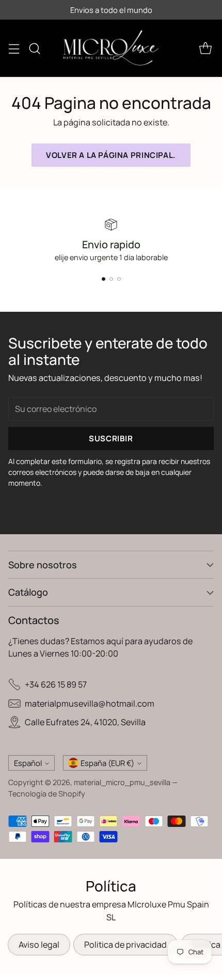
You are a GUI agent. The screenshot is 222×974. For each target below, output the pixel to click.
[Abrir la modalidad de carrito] (205, 48)
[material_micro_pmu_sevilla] (111, 48)
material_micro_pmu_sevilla (122, 782)
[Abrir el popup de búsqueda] (34, 48)
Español (28, 763)
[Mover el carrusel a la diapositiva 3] (119, 279)
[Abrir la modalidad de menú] (13, 48)
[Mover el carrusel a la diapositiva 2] (111, 279)
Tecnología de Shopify (46, 794)
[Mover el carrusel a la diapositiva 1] (103, 279)
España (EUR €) (107, 763)
